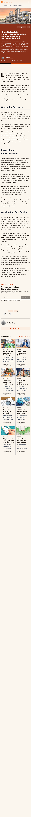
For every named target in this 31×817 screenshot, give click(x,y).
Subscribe (25, 297)
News (5, 64)
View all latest (23, 336)
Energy (16, 311)
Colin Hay (7, 57)
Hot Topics (11, 311)
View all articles (15, 328)
